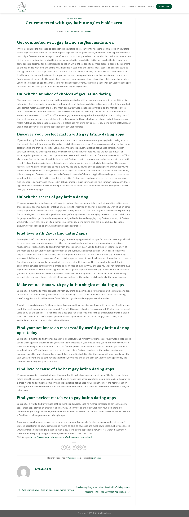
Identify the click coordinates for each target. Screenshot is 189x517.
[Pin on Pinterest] (79, 447)
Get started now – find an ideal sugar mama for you (48, 489)
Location (82, 7)
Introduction (60, 7)
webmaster (86, 32)
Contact (106, 7)
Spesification (94, 7)
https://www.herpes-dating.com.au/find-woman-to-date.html (61, 437)
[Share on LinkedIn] (84, 447)
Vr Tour (116, 7)
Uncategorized (74, 18)
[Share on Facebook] (63, 447)
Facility (72, 7)
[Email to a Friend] (74, 447)
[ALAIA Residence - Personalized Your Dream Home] (32, 6)
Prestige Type (128, 7)
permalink (96, 458)
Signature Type (145, 7)
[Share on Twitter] (68, 447)
